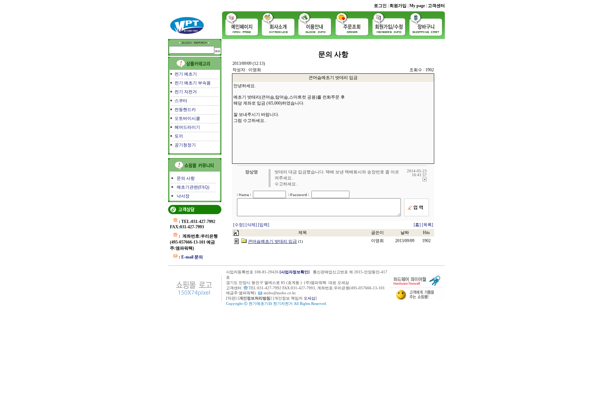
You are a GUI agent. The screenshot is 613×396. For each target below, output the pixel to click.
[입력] (263, 224)
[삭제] (251, 224)
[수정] (239, 224)
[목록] (427, 224)
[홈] (417, 224)
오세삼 (309, 298)
